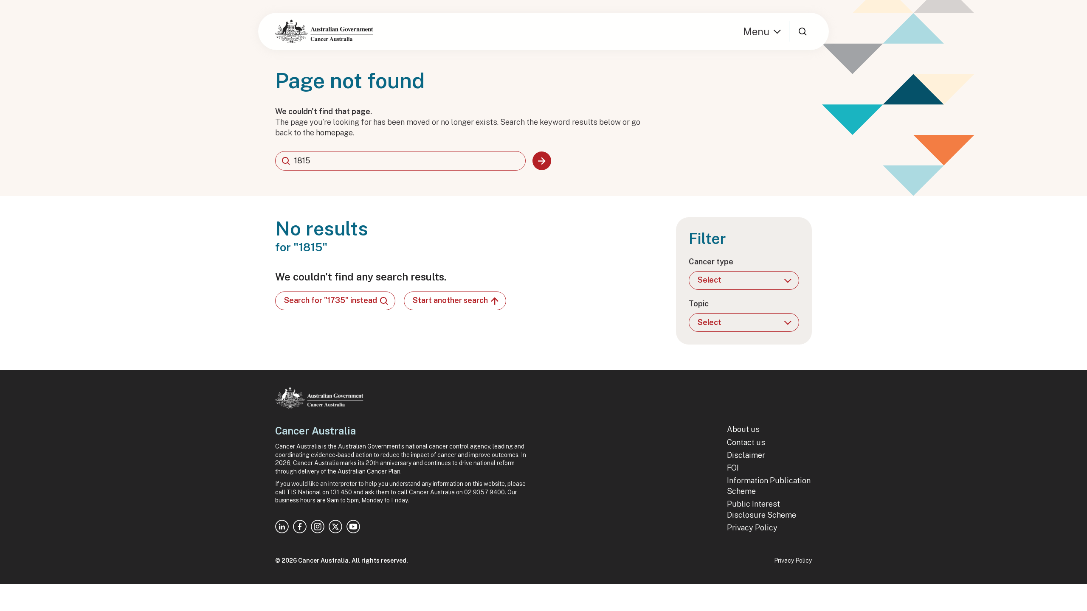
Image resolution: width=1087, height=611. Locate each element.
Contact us (746, 442)
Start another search (450, 300)
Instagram (317, 526)
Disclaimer (746, 455)
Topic (699, 303)
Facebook (300, 526)
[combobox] (400, 160)
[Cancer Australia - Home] (324, 31)
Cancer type (711, 261)
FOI (733, 467)
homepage (334, 132)
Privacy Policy (752, 527)
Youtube (353, 526)
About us (743, 429)
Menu (756, 31)
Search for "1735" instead (330, 300)
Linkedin (282, 526)
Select (709, 279)
